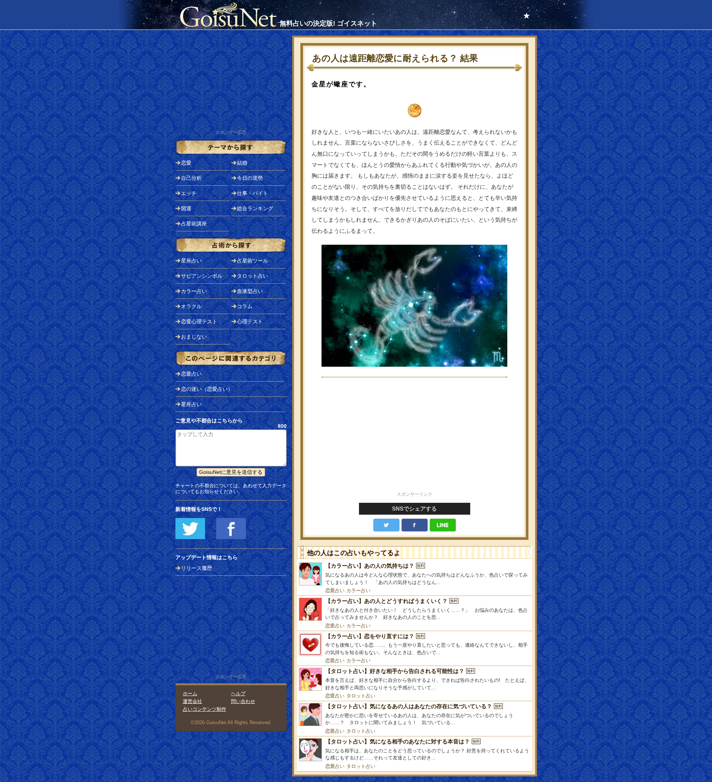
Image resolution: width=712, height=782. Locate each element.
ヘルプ (238, 693)
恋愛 (186, 163)
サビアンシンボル (201, 276)
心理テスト (250, 321)
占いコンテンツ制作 (204, 709)
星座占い (191, 261)
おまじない (194, 337)
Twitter (386, 525)
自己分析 (191, 178)
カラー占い (358, 590)
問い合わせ (243, 701)
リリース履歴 (196, 568)
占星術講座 (194, 224)
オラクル (191, 306)
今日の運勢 (250, 178)
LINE (443, 525)
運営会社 (192, 701)
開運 (186, 208)
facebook (415, 525)
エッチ (189, 193)
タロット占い (360, 696)
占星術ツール (252, 261)
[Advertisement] (414, 438)
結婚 (242, 163)
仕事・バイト (252, 193)
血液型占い (250, 291)
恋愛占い (335, 590)
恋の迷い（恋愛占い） (207, 389)
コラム (245, 306)
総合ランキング (255, 208)
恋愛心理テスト (199, 321)
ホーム (190, 693)
